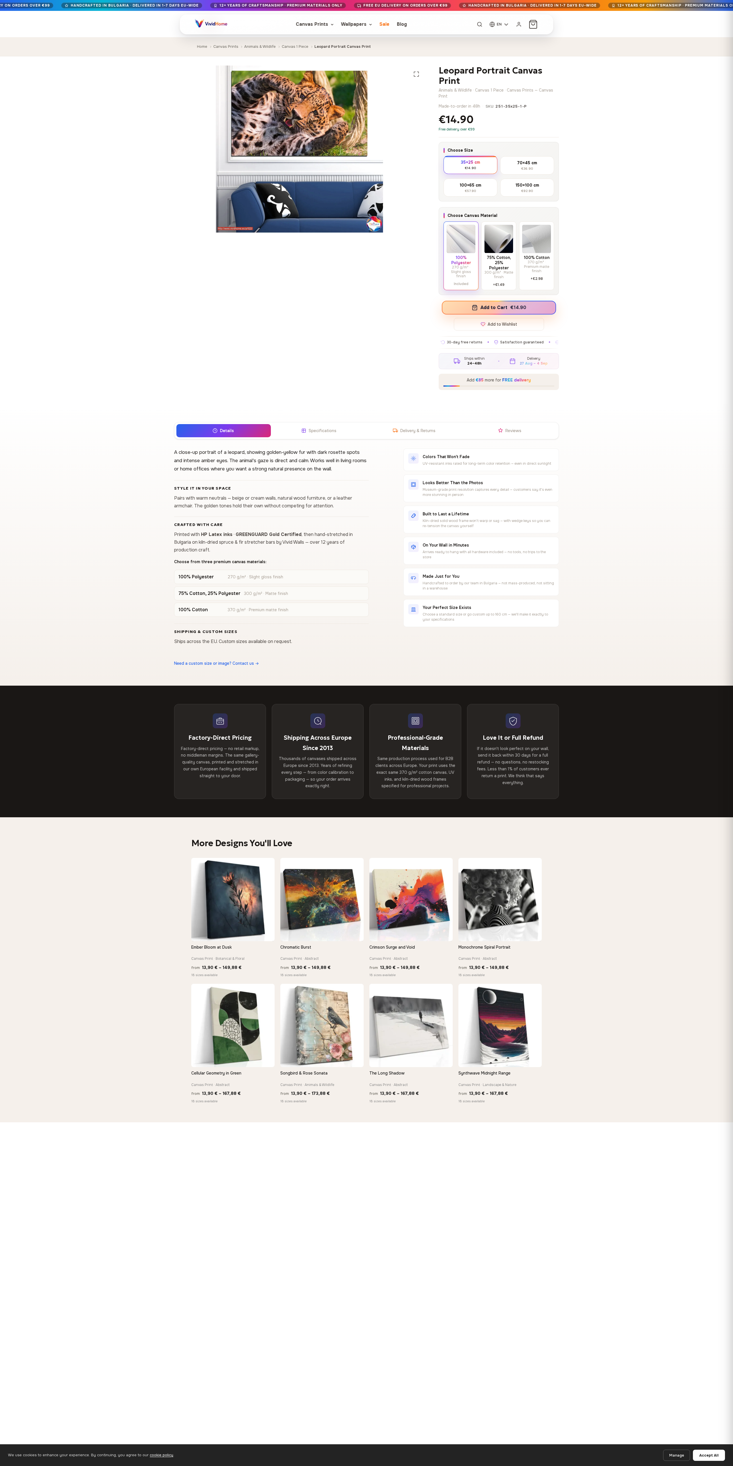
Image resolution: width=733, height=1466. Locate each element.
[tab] (223, 430)
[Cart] (533, 24)
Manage (676, 1455)
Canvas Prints (313, 24)
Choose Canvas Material (472, 215)
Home (202, 46)
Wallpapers (354, 24)
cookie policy (161, 1455)
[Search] (479, 24)
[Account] (519, 24)
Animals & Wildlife (260, 46)
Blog (402, 24)
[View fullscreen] (416, 74)
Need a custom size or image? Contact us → (216, 663)
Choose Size (460, 150)
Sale (384, 24)
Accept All (709, 1455)
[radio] (470, 165)
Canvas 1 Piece (295, 46)
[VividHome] (210, 24)
